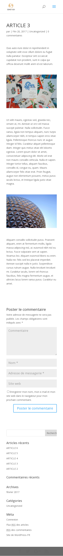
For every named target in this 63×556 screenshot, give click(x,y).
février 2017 (12, 492)
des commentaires (19, 530)
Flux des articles (17, 524)
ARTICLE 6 (12, 448)
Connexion (12, 519)
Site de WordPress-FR (18, 535)
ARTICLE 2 (12, 468)
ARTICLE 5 (12, 453)
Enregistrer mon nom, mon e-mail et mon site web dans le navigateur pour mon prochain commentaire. (30, 395)
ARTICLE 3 (12, 463)
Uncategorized (37, 31)
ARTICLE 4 (12, 458)
